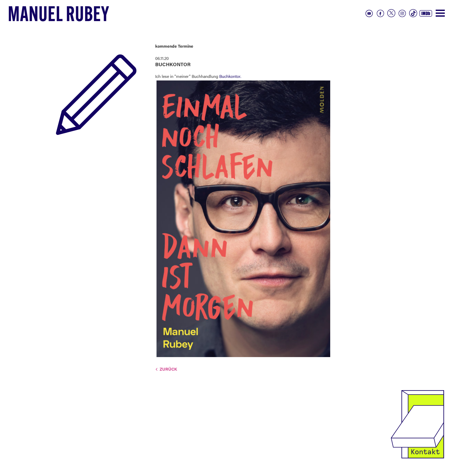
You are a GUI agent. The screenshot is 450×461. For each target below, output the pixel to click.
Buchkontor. (230, 76)
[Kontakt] (417, 424)
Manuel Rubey (58, 15)
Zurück (168, 369)
